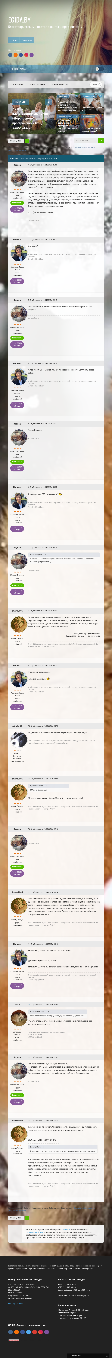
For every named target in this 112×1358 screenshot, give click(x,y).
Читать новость (56, 708)
